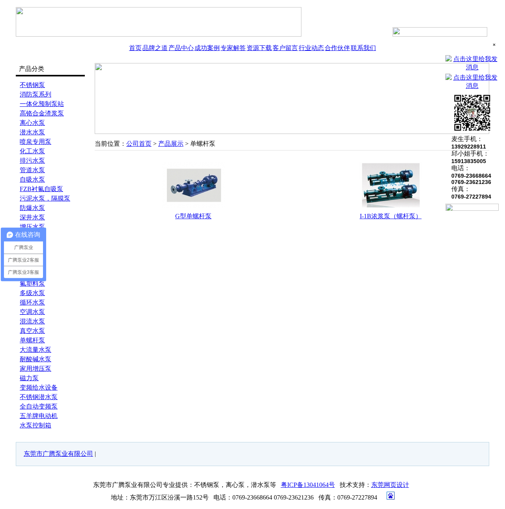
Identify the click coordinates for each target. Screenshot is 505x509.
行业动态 (311, 48)
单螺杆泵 (32, 340)
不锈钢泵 (32, 85)
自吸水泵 (32, 179)
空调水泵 (32, 311)
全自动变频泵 (39, 406)
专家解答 (233, 48)
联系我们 (363, 48)
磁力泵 (29, 378)
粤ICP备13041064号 (308, 484)
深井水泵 (32, 217)
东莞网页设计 (390, 484)
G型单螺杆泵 (193, 216)
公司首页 (139, 143)
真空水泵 (32, 330)
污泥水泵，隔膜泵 (45, 198)
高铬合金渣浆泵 (42, 113)
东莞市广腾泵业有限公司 (58, 453)
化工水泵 (32, 151)
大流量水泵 (35, 349)
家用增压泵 (35, 368)
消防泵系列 (35, 94)
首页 (135, 48)
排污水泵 (32, 160)
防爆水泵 (32, 207)
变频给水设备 (39, 387)
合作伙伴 (337, 48)
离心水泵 (32, 122)
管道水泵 (32, 170)
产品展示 (170, 143)
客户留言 (285, 48)
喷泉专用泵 (35, 141)
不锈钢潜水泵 (39, 397)
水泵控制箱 (35, 425)
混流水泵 (32, 321)
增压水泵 (32, 226)
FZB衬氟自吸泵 (41, 189)
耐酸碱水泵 (35, 359)
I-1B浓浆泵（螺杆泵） (391, 216)
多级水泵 (32, 293)
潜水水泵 (32, 132)
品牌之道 (155, 48)
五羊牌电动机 (39, 415)
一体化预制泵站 (42, 103)
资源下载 (259, 48)
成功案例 (207, 48)
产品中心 (181, 48)
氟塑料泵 (32, 283)
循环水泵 (32, 302)
